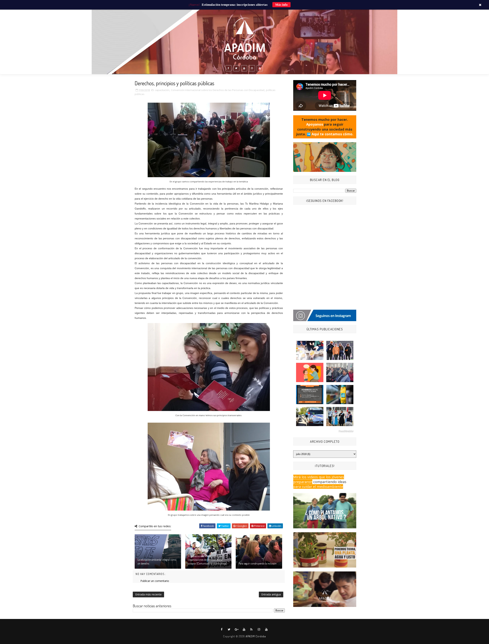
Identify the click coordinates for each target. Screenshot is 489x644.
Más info (281, 4)
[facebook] (228, 68)
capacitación (162, 90)
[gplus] (237, 629)
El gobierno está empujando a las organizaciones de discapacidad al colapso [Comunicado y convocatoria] (207, 559)
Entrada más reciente (148, 594)
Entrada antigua (271, 594)
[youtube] (244, 68)
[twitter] (236, 68)
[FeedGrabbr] (324, 431)
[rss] (251, 629)
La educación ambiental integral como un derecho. (157, 561)
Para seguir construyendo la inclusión (258, 563)
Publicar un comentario (154, 581)
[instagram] (252, 68)
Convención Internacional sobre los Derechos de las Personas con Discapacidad (217, 90)
